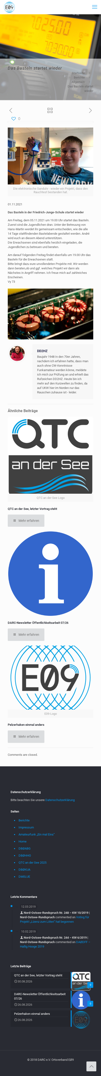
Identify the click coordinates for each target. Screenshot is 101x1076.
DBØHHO (25, 855)
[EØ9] (9, 7)
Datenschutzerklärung (60, 800)
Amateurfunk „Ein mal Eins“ (37, 834)
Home (23, 841)
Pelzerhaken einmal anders (26, 724)
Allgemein (78, 82)
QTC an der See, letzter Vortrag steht (32, 509)
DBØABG (25, 848)
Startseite (78, 73)
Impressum (26, 827)
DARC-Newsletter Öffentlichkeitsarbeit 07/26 (38, 623)
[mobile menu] (95, 7)
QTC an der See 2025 (33, 862)
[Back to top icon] (91, 1066)
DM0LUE (24, 876)
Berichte (79, 77)
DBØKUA (24, 869)
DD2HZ (42, 351)
